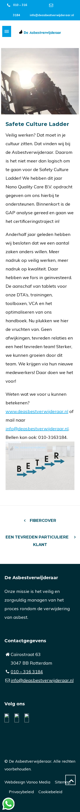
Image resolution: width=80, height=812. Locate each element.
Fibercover (43, 520)
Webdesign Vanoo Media (27, 781)
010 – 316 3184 (27, 671)
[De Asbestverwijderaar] (40, 31)
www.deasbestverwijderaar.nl (37, 411)
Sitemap (62, 781)
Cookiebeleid (50, 791)
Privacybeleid (21, 791)
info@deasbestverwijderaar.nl (52, 15)
